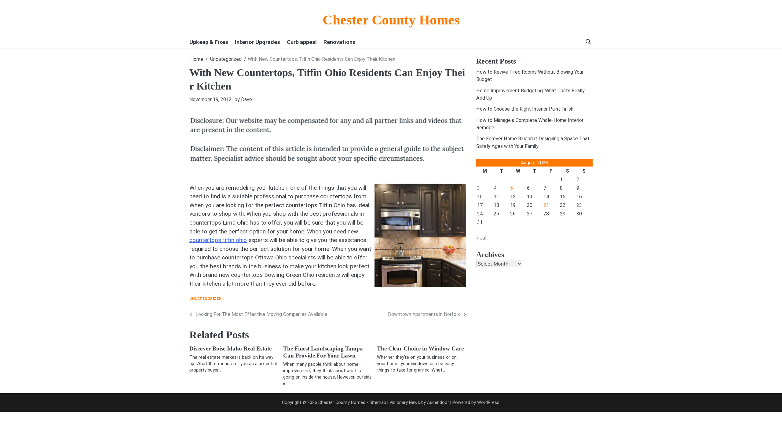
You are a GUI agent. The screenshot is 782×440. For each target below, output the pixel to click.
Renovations (339, 42)
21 (546, 205)
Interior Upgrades (257, 42)
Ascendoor (438, 402)
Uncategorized (205, 298)
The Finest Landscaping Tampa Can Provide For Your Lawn (323, 352)
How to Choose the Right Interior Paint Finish (524, 109)
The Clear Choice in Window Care (420, 348)
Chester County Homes (391, 20)
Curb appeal (302, 42)
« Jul (481, 238)
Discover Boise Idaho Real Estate (230, 348)
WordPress (488, 402)
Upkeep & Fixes (208, 42)
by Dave (243, 99)
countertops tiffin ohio (218, 240)
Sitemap (377, 402)
